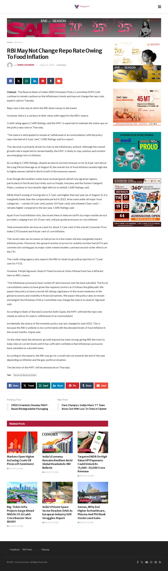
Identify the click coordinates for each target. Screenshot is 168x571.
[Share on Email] (58, 81)
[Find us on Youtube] (146, 562)
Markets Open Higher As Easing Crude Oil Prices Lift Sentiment (20, 460)
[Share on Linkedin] (34, 81)
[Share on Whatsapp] (26, 81)
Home (9, 42)
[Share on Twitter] (18, 81)
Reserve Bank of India (25, 375)
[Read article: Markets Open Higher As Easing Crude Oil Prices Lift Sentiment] (22, 442)
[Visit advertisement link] (84, 30)
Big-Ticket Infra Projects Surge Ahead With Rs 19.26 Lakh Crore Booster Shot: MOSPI (20, 514)
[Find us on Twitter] (142, 562)
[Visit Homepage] (82, 6)
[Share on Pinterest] (42, 81)
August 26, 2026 (15, 468)
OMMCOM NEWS (25, 65)
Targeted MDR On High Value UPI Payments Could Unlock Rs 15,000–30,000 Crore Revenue (92, 464)
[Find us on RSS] (160, 562)
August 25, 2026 (51, 472)
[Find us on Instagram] (151, 562)
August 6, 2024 (47, 65)
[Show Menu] (159, 6)
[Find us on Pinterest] (156, 562)
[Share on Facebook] (10, 81)
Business (19, 42)
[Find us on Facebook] (137, 562)
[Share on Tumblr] (50, 81)
